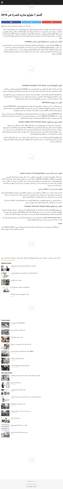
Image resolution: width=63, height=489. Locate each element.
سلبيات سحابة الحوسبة (16, 280)
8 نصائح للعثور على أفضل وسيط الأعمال (20, 287)
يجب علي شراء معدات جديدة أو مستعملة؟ (21, 411)
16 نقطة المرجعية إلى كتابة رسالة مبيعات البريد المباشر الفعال (25, 375)
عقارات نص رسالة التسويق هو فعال (19, 425)
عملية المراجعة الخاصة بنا (8, 260)
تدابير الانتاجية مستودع (16, 382)
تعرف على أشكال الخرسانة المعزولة (19, 432)
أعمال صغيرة (13, 11)
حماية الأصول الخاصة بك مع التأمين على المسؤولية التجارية (24, 273)
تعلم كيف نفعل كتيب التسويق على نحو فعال (21, 344)
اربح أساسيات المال (15, 418)
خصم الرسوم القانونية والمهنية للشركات (20, 365)
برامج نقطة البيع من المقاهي (17, 358)
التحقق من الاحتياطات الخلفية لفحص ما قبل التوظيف (23, 266)
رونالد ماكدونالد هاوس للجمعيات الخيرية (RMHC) (22, 351)
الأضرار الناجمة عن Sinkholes (18, 323)
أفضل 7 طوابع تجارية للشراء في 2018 (20, 294)
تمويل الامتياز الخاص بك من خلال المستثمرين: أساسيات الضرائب (26, 396)
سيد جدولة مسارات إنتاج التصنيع (18, 404)
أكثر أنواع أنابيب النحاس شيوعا (18, 330)
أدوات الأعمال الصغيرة (5, 11)
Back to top (31, 481)
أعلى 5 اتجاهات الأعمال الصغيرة (18, 389)
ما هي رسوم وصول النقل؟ (17, 337)
